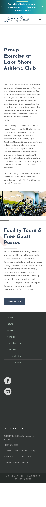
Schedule (12, 336)
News (10, 323)
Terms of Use (14, 362)
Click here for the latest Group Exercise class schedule (22, 176)
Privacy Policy (14, 356)
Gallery (11, 330)
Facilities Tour (14, 343)
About (10, 317)
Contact (11, 349)
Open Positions (22, 13)
